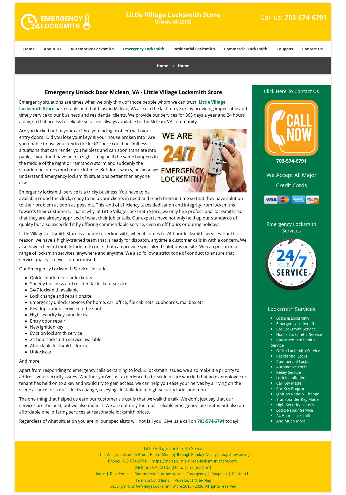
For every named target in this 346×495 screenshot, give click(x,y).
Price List (183, 480)
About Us (52, 48)
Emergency (196, 474)
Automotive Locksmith (92, 48)
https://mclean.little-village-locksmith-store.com (194, 461)
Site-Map (203, 480)
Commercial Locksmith (245, 48)
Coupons (285, 48)
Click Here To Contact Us (291, 91)
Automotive (171, 474)
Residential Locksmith (194, 48)
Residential (119, 474)
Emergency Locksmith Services (291, 227)
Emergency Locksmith (143, 48)
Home (29, 48)
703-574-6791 (306, 17)
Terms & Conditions (152, 480)
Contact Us (312, 48)
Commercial (145, 474)
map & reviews (234, 455)
